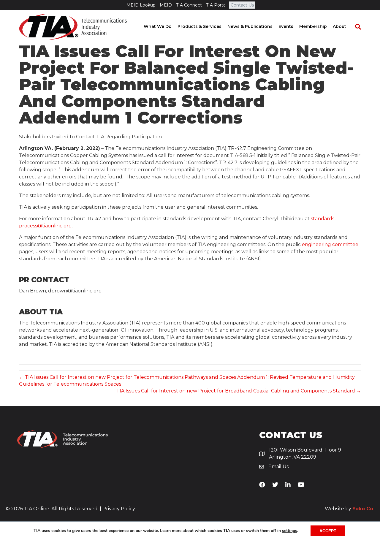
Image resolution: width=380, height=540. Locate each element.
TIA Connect (189, 5)
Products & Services (199, 26)
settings (289, 530)
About (339, 26)
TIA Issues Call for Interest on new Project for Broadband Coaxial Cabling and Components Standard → (238, 391)
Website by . (349, 509)
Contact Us (242, 5)
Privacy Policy (118, 509)
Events (285, 26)
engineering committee (330, 244)
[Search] (355, 27)
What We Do (158, 26)
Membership (313, 26)
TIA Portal (216, 5)
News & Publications (250, 26)
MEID (166, 5)
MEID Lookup (141, 5)
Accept (327, 530)
